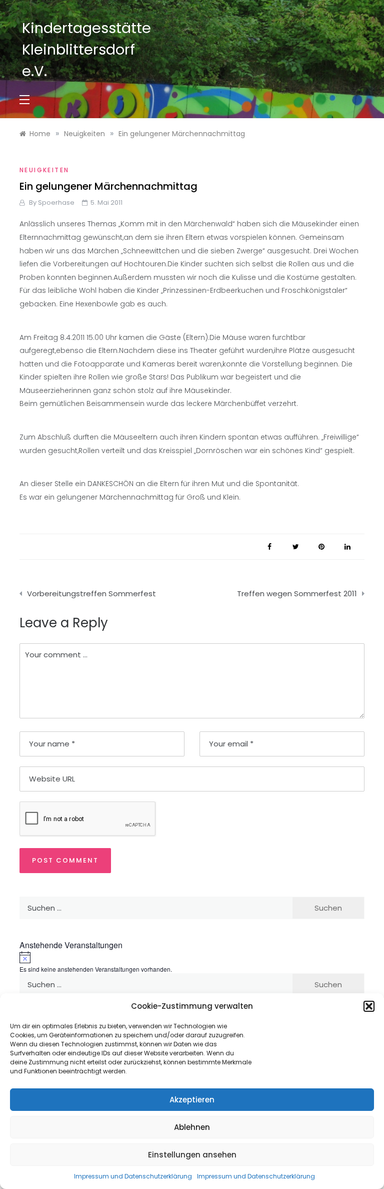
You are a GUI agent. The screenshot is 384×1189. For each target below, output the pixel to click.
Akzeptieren (192, 1099)
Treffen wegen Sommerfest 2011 (297, 593)
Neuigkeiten (44, 170)
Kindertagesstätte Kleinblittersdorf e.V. (86, 49)
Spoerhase (56, 202)
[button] (369, 1006)
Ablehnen (192, 1127)
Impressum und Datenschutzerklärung (133, 1176)
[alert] (192, 962)
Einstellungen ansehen (192, 1154)
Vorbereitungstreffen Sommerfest (91, 593)
